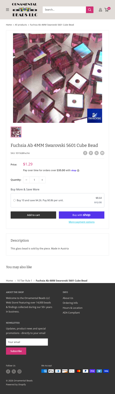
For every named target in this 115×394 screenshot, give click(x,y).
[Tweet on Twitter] (96, 153)
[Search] (89, 9)
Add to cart (33, 215)
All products (21, 24)
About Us (68, 298)
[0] (106, 10)
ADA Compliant (71, 312)
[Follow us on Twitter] (14, 371)
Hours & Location (73, 307)
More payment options (82, 222)
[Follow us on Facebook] (8, 371)
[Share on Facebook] (85, 153)
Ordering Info (70, 303)
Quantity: (16, 179)
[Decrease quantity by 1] (26, 180)
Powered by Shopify (16, 384)
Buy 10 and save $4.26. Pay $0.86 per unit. (40, 200)
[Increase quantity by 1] (42, 180)
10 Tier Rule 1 (24, 280)
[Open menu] (7, 9)
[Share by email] (102, 153)
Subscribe (16, 351)
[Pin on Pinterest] (91, 153)
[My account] (100, 9)
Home (9, 24)
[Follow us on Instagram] (19, 371)
